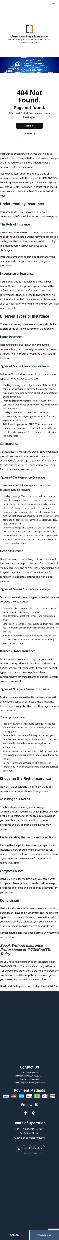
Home (29, 125)
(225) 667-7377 (33, 1079)
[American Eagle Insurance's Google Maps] (33, 1114)
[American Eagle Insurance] (29, 29)
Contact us (29, 133)
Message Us (44, 1235)
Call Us (14, 1235)
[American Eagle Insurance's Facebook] (25, 1114)
